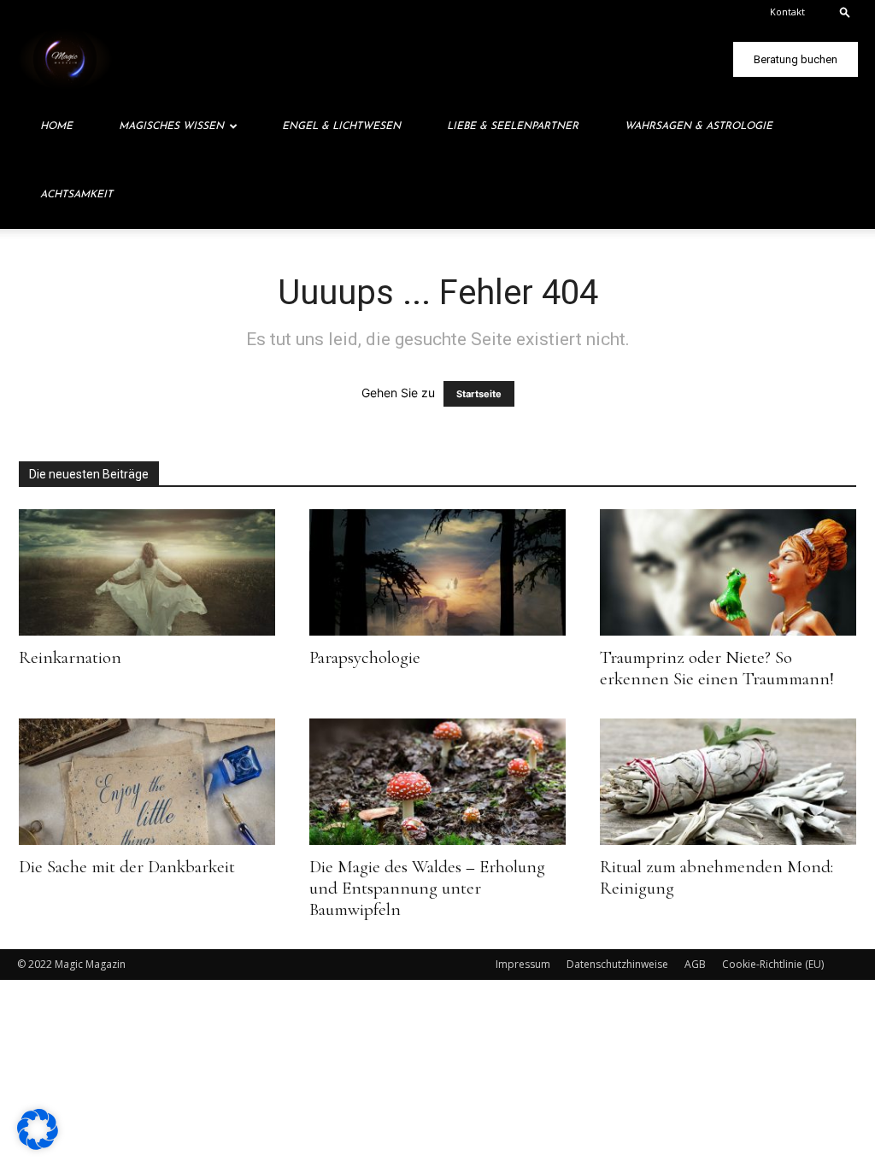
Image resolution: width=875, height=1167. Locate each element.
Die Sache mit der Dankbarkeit (127, 866)
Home (56, 126)
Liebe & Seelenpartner (512, 126)
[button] (845, 11)
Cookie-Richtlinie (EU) (773, 964)
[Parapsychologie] (437, 572)
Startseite (479, 394)
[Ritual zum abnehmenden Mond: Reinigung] (728, 781)
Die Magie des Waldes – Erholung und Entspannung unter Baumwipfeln (427, 888)
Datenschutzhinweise (617, 964)
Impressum (523, 964)
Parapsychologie (364, 657)
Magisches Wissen (171, 126)
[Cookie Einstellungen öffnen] (37, 1145)
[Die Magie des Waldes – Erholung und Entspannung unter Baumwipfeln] (437, 781)
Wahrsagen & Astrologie (698, 126)
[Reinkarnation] (147, 572)
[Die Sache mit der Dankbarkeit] (147, 781)
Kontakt (787, 11)
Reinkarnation (70, 657)
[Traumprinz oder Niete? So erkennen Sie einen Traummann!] (728, 572)
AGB (695, 964)
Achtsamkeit (76, 195)
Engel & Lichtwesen (341, 126)
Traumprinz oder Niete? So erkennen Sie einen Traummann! (717, 668)
